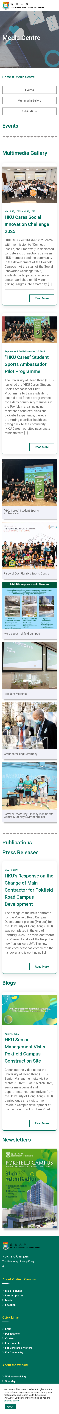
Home (7, 77)
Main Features (13, 1290)
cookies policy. (11, 1400)
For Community (14, 1352)
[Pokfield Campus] (23, 5)
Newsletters (16, 1139)
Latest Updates (14, 1295)
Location (10, 1304)
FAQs (8, 1329)
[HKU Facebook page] (3, 1266)
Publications (17, 842)
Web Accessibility (15, 1376)
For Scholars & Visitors (18, 1347)
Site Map (10, 1381)
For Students (12, 1343)
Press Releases (20, 852)
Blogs (9, 983)
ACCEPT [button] (10, 1407)
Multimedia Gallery (24, 153)
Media (8, 1300)
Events (10, 126)
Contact (10, 1338)
